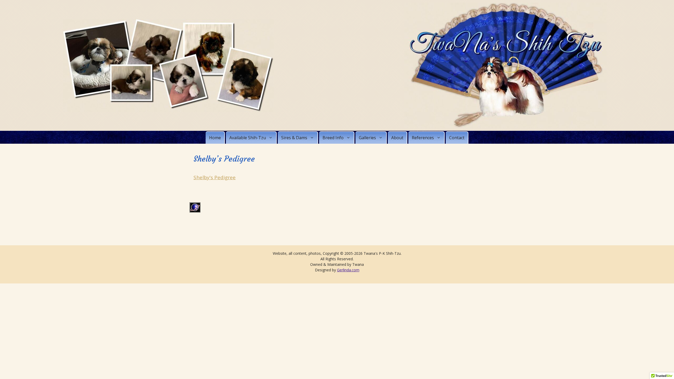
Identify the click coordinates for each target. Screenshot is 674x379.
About (397, 138)
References (423, 138)
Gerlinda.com (348, 269)
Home (215, 138)
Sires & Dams (294, 138)
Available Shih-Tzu (247, 138)
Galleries (367, 138)
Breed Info (333, 138)
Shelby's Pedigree (215, 177)
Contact (456, 138)
